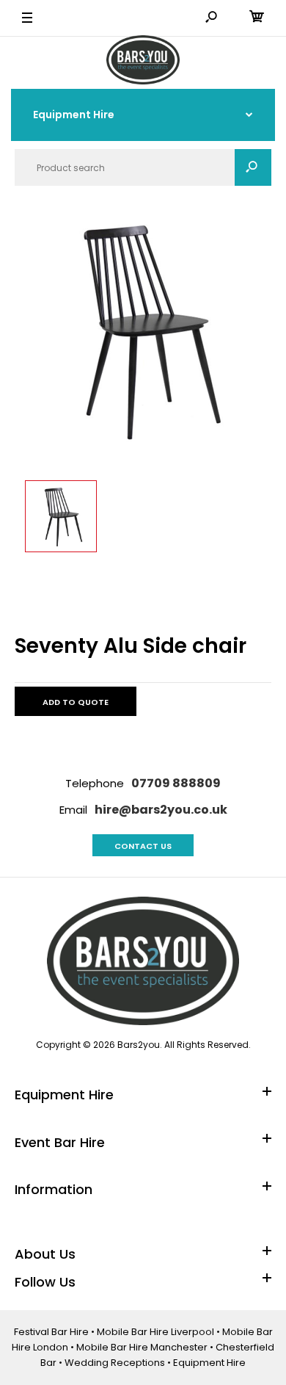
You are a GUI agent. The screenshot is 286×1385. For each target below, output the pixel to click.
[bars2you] (143, 62)
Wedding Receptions (115, 1363)
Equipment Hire (209, 1363)
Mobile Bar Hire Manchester (142, 1347)
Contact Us (143, 846)
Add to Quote (76, 702)
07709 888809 (176, 783)
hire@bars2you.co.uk (161, 809)
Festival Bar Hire (51, 1332)
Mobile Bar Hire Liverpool (155, 1332)
